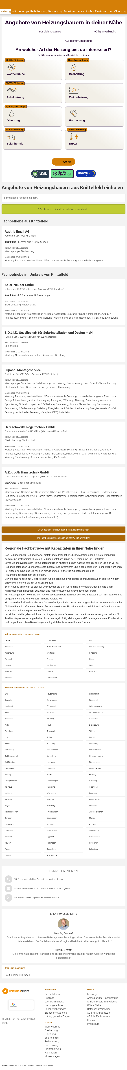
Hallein (7, 734)
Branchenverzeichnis (56, 1003)
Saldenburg (94, 821)
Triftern (50, 728)
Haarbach (51, 753)
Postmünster (52, 846)
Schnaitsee (93, 840)
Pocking (8, 765)
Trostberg (51, 796)
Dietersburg (94, 716)
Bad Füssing (10, 753)
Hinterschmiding (96, 747)
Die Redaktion (52, 984)
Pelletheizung (38, 11)
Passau (8, 840)
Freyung (92, 765)
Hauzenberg (52, 685)
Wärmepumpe (20, 11)
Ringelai (92, 815)
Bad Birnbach (52, 740)
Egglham (50, 827)
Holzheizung (51, 1035)
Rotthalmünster (11, 802)
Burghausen (52, 691)
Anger (7, 796)
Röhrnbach (51, 834)
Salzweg (50, 709)
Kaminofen (87, 11)
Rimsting (93, 771)
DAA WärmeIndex (54, 992)
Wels (7, 716)
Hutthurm (51, 790)
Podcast (49, 988)
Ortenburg (51, 759)
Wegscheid (9, 759)
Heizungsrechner (54, 996)
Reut (49, 716)
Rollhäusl (8, 778)
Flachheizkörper (13, 581)
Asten (7, 703)
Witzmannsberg (95, 697)
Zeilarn (50, 765)
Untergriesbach (11, 771)
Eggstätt (92, 728)
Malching (8, 784)
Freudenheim (52, 802)
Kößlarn (8, 834)
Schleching (51, 747)
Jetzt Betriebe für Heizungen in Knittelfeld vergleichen (63, 520)
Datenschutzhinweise (98, 999)
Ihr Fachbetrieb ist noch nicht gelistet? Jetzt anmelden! (63, 528)
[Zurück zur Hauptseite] (21, 982)
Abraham (8, 827)
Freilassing (9, 740)
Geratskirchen (95, 827)
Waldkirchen (52, 784)
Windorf (50, 815)
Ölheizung (120, 11)
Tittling (92, 722)
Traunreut (51, 722)
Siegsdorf (9, 790)
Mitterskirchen (95, 740)
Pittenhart (93, 796)
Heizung (5, 11)
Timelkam (9, 722)
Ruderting (51, 778)
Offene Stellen (94, 996)
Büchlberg (51, 734)
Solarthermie (72, 11)
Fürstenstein (94, 753)
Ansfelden (9, 709)
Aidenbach (93, 709)
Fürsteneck (93, 691)
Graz (6, 685)
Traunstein (9, 821)
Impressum (93, 1014)
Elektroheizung (104, 11)
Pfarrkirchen (52, 821)
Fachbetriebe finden (55, 999)
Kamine (12, 601)
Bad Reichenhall (11, 747)
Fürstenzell (51, 697)
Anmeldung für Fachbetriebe (102, 988)
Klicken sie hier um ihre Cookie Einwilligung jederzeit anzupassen (27, 1056)
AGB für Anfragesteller (99, 1003)
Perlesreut (93, 784)
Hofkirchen (93, 834)
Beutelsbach (52, 809)
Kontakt (91, 1010)
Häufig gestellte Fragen (17, 965)
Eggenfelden (94, 790)
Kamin (8, 549)
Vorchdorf (9, 697)
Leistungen (93, 984)
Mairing (92, 809)
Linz (6, 728)
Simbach (8, 809)
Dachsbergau (52, 771)
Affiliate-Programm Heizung (102, 992)
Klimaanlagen (52, 1047)
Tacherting (51, 840)
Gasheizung (55, 11)
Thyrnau (8, 846)
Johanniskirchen (96, 802)
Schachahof (94, 685)
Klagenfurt (9, 691)
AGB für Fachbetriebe (98, 1007)
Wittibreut (51, 703)
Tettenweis (9, 815)
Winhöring (93, 734)
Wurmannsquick (96, 703)
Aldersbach (94, 778)
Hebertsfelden (95, 759)
